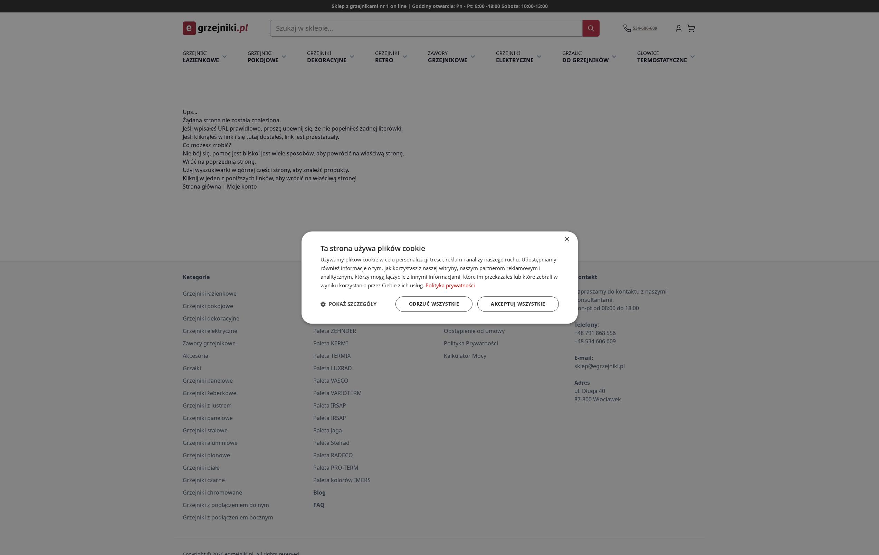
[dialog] (440, 277)
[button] (348, 304)
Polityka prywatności (450, 284)
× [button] (566, 239)
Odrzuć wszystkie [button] (434, 303)
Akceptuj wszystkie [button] (518, 303)
